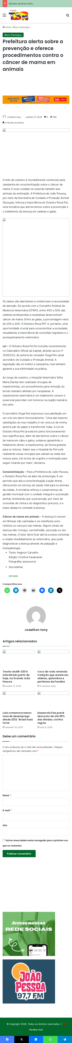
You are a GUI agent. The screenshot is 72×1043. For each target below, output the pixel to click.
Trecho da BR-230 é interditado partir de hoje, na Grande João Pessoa (16, 676)
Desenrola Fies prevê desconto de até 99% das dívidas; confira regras (51, 718)
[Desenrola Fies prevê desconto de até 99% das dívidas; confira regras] (53, 700)
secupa (13, 575)
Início (8, 27)
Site (5, 825)
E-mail (7, 810)
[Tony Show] (18, 15)
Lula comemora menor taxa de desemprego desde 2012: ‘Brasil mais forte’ (18, 718)
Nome (7, 795)
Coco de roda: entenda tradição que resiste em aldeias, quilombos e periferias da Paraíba (52, 676)
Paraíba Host (36, 1029)
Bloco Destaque (21, 27)
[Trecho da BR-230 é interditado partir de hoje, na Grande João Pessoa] (19, 659)
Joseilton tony (14, 117)
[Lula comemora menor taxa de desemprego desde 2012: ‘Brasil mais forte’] (19, 700)
